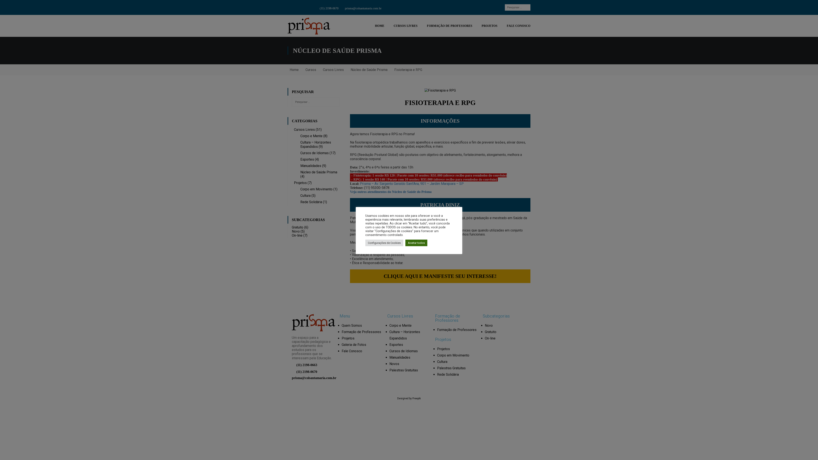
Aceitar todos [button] (416, 242)
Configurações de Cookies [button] (384, 242)
